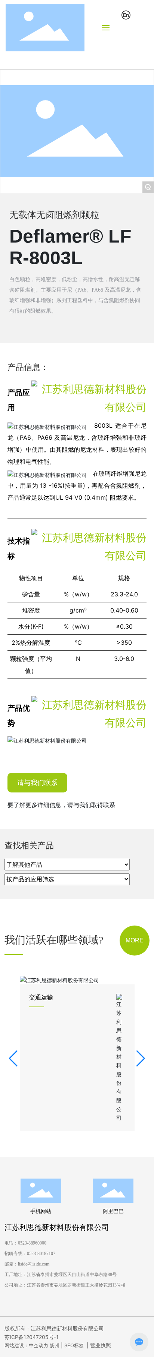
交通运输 (41, 997)
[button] (13, 1058)
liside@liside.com (33, 1264)
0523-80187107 (41, 1253)
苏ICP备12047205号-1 (31, 1337)
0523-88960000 (33, 1243)
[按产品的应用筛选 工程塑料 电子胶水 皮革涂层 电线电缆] (67, 879)
